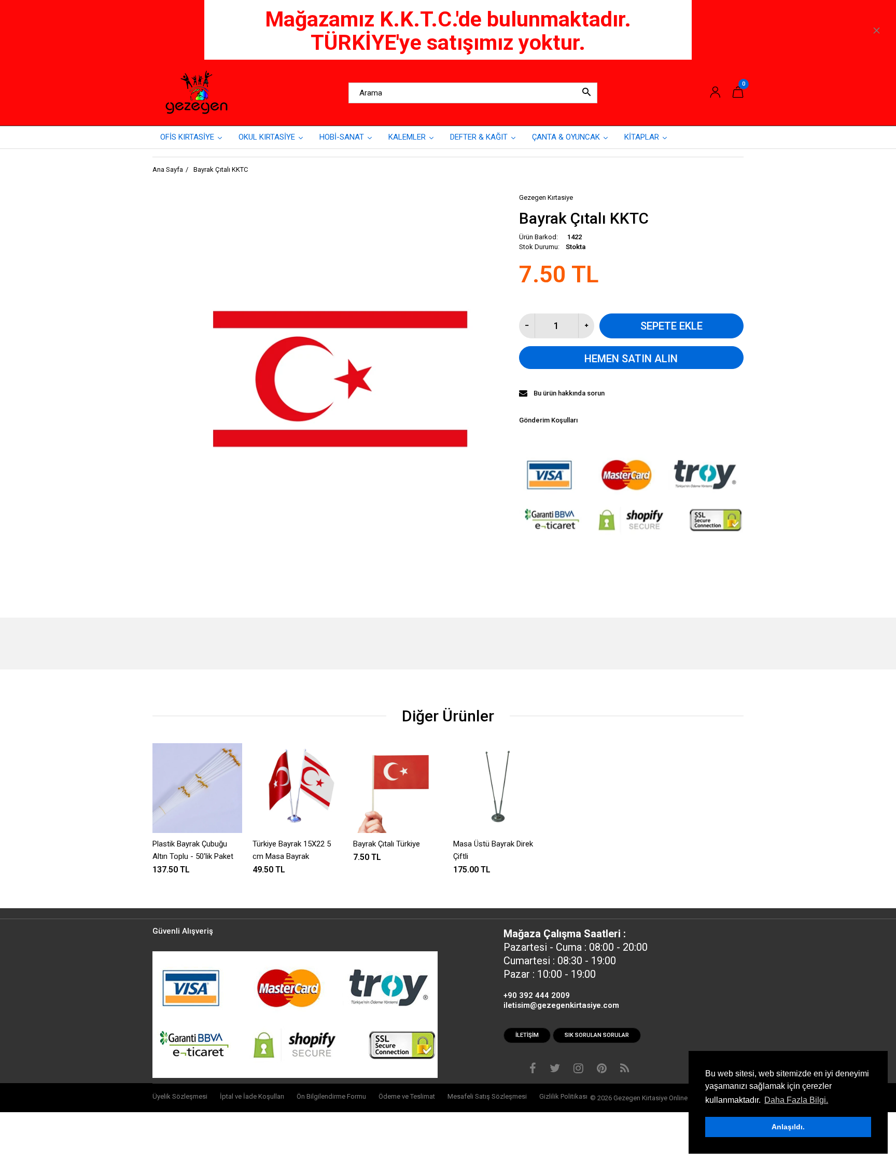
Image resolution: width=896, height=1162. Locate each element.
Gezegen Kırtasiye (546, 197)
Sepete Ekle (671, 326)
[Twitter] (555, 1069)
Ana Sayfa (167, 169)
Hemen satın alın (631, 358)
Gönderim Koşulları (548, 420)
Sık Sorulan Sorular (597, 1035)
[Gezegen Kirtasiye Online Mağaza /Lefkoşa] (196, 92)
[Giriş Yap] (715, 92)
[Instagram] (578, 1069)
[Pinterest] (602, 1069)
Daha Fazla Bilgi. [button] (796, 1100)
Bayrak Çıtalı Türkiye (386, 844)
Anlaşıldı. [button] (788, 1127)
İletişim (527, 1035)
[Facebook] (532, 1069)
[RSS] (624, 1069)
